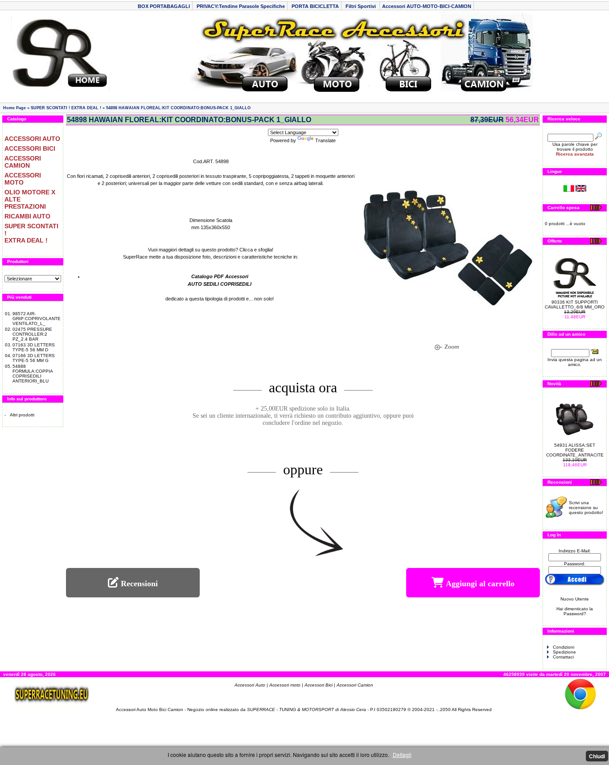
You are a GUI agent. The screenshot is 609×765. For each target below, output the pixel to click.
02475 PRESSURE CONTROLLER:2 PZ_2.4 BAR (32, 334)
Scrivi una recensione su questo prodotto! (586, 507)
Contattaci (563, 656)
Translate (325, 140)
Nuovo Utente (574, 598)
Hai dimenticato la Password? (574, 611)
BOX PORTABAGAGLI (164, 6)
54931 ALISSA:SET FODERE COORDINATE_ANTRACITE (575, 450)
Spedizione (564, 652)
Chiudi (597, 756)
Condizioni (563, 647)
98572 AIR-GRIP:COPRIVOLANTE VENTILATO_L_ (36, 318)
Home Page (14, 108)
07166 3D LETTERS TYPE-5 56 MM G (33, 358)
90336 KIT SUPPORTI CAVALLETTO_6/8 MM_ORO (575, 304)
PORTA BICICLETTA (315, 6)
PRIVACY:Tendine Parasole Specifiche (241, 6)
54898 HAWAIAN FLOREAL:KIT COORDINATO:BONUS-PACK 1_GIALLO (178, 108)
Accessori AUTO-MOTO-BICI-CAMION (426, 6)
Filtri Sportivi (361, 6)
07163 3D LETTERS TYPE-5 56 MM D (33, 347)
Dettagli (402, 754)
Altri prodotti (22, 414)
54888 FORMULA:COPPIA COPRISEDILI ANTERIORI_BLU (32, 373)
